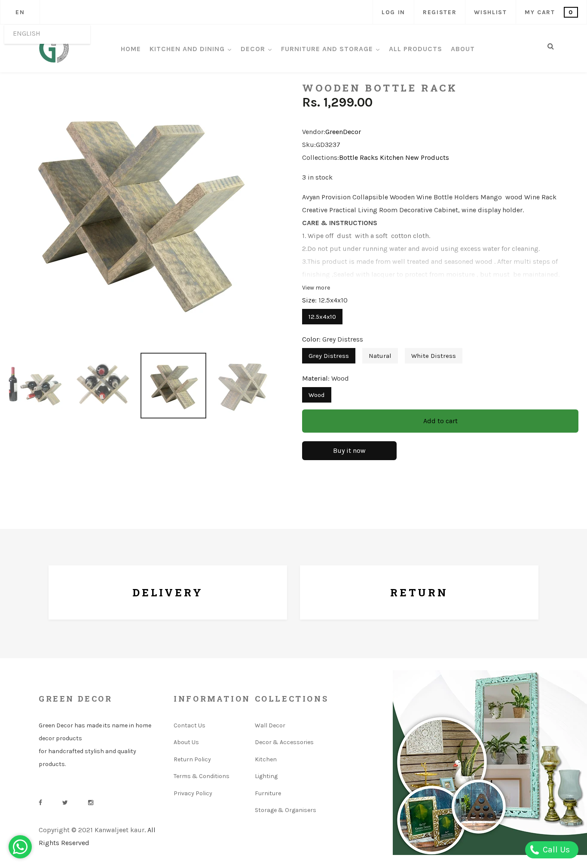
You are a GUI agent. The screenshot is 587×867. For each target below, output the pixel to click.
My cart (549, 12)
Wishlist (490, 12)
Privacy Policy (193, 793)
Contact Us (189, 725)
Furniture (268, 793)
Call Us (555, 850)
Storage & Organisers (285, 810)
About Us (186, 742)
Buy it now (349, 450)
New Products (427, 157)
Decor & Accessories (284, 742)
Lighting (266, 776)
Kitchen (392, 157)
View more (316, 287)
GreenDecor (343, 132)
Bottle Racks (358, 157)
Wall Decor (270, 725)
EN (19, 12)
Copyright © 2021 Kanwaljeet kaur (91, 830)
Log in (393, 12)
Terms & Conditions (201, 776)
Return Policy (192, 759)
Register (439, 12)
